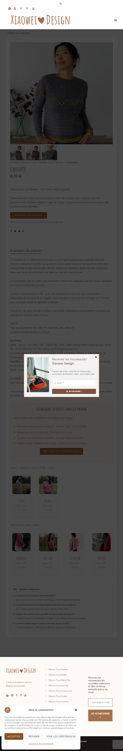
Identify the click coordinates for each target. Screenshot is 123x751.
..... (9, 695)
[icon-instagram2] (16, 8)
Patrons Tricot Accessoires (60, 691)
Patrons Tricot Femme (58, 669)
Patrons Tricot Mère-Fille (59, 680)
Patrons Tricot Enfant (58, 675)
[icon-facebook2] (22, 8)
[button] (75, 709)
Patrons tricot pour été (58, 685)
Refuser (33, 736)
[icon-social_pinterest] (28, 8)
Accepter (13, 736)
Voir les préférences (61, 736)
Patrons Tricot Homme (58, 701)
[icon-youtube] (33, 8)
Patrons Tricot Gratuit (58, 696)
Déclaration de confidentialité (41, 743)
